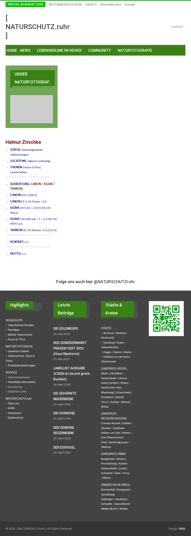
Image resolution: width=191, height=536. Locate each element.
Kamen (123, 463)
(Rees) (104, 406)
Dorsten (106, 428)
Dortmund (107, 337)
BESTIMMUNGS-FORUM (65, 4)
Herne (127, 352)
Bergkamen (108, 458)
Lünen (122, 468)
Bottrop (121, 333)
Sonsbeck (107, 397)
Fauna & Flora (16, 339)
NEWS (25, 50)
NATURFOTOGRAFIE (135, 50)
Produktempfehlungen (21, 365)
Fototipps (14, 329)
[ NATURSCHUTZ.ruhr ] (38, 27)
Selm (118, 473)
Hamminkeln (109, 378)
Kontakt (130, 4)
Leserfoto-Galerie (18, 351)
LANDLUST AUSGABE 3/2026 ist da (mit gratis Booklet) (71, 373)
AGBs (11, 408)
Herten (126, 432)
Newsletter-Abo (110, 4)
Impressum (14, 413)
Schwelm (106, 503)
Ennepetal (123, 489)
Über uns (13, 403)
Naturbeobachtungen (21, 325)
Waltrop (106, 447)
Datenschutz (15, 417)
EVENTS (91, 4)
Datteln (126, 423)
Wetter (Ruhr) (109, 508)
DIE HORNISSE (64, 413)
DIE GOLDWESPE (65, 328)
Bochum (108, 333)
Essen (120, 342)
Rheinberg (107, 392)
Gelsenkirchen (110, 347)
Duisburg (109, 342)
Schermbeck (123, 392)
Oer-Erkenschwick (112, 437)
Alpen (104, 373)
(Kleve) (125, 402)
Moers (124, 382)
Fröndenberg (109, 463)
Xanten (114, 402)
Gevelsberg (108, 494)
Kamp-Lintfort (109, 382)
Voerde (119, 397)
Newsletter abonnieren (22, 382)
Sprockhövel (122, 503)
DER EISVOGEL (64, 447)
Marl (104, 442)
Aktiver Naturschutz (20, 334)
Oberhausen (108, 361)
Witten (123, 508)
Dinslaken (116, 373)
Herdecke (121, 499)
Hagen (107, 352)
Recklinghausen (118, 442)
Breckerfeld (108, 489)
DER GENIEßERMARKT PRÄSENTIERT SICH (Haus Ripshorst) (70, 348)
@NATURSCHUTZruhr (114, 281)
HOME (12, 50)
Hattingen (107, 499)
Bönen (121, 458)
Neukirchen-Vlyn (111, 387)
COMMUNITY (99, 50)
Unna (126, 473)
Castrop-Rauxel (110, 423)
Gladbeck (119, 428)
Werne (106, 477)
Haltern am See (110, 432)
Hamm (117, 352)
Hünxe (123, 378)
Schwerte (107, 473)
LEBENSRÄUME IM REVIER (59, 50)
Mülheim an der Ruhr (116, 356)
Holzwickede (109, 468)
